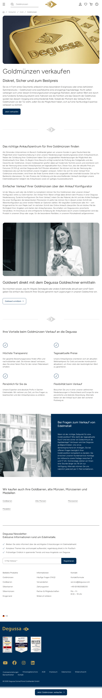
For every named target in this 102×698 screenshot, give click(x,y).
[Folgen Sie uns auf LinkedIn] (32, 662)
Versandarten (42, 582)
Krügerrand (7, 596)
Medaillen (7, 509)
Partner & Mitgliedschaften (48, 591)
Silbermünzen (8, 591)
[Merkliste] (85, 4)
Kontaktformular (77, 577)
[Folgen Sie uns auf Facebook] (14, 662)
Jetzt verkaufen (11, 111)
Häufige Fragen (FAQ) (46, 577)
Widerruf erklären (44, 596)
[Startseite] (4, 12)
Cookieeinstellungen (10, 672)
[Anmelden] (80, 4)
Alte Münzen (40, 501)
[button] (96, 4)
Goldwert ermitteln (13, 301)
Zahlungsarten (43, 586)
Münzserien (73, 501)
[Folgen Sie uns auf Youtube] (5, 662)
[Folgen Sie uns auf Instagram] (23, 662)
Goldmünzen (8, 577)
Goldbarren (7, 501)
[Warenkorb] (91, 4)
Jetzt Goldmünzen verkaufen (49, 692)
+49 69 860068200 (79, 586)
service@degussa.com (80, 582)
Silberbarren (8, 586)
